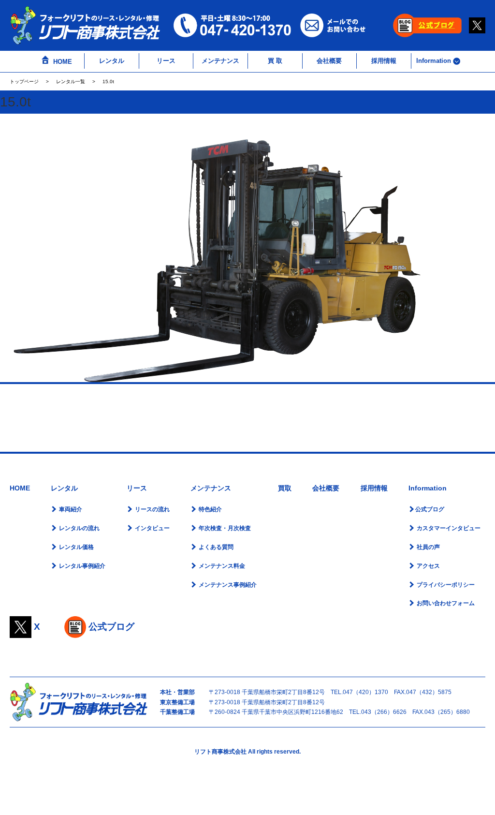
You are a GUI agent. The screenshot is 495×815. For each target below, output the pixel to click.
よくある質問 (215, 547)
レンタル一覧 (70, 81)
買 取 (275, 60)
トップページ (24, 81)
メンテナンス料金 (221, 566)
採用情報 (383, 60)
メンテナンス (220, 60)
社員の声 (427, 547)
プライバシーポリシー (445, 584)
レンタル (111, 60)
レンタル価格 (76, 547)
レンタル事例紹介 (81, 566)
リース (166, 60)
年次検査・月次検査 (224, 528)
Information (434, 60)
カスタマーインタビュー (447, 528)
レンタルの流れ (79, 528)
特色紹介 (209, 509)
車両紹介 (70, 509)
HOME (61, 61)
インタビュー (151, 528)
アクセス (427, 566)
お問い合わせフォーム (445, 603)
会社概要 (329, 60)
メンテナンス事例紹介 (227, 584)
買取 (284, 488)
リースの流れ (151, 509)
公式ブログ (429, 509)
